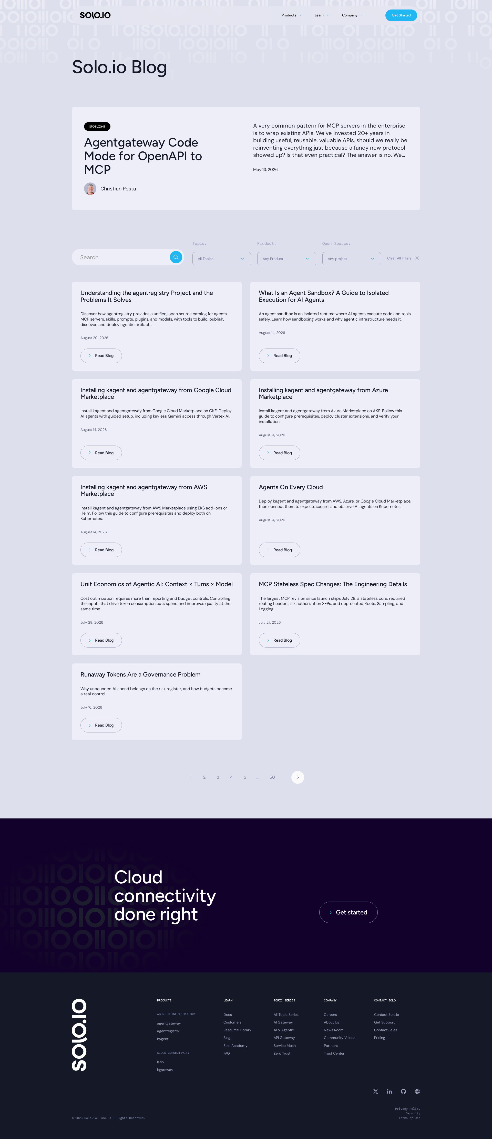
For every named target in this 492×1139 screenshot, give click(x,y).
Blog (226, 1037)
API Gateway (284, 1037)
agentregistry (168, 1031)
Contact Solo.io (386, 1014)
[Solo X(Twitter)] (376, 1091)
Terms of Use (409, 1118)
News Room (334, 1030)
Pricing (379, 1037)
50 (272, 777)
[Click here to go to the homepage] (95, 15)
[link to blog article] (157, 326)
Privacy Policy (407, 1109)
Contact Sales (385, 1030)
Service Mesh (285, 1045)
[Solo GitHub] (403, 1091)
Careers (330, 1014)
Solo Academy (235, 1045)
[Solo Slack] (417, 1091)
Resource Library (237, 1030)
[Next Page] (297, 777)
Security (413, 1113)
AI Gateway (283, 1022)
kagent (162, 1039)
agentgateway (169, 1023)
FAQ (226, 1053)
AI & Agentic (284, 1030)
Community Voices (339, 1037)
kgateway (165, 1069)
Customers (232, 1022)
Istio (160, 1062)
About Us (331, 1022)
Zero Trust (282, 1053)
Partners (331, 1045)
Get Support (384, 1022)
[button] (221, 258)
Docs (227, 1014)
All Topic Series (286, 1014)
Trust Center (334, 1053)
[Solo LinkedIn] (389, 1091)
